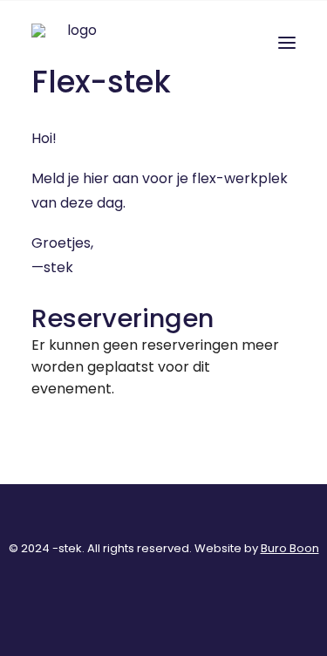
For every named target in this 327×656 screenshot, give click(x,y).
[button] (287, 42)
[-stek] (75, 43)
